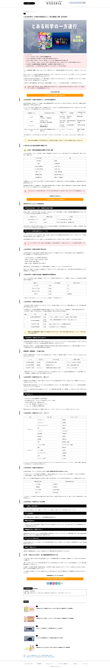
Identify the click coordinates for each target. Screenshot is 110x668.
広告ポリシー (76, 663)
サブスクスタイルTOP (29, 663)
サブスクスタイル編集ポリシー (63, 663)
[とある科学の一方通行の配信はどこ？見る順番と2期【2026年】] (56, 583)
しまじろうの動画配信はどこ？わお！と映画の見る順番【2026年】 (40, 655)
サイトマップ (85, 663)
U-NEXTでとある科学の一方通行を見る (56, 95)
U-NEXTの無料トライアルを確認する (56, 199)
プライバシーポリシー (50, 663)
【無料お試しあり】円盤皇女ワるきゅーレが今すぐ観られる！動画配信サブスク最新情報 (54, 608)
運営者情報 (39, 663)
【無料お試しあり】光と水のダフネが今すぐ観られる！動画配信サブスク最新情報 (53, 647)
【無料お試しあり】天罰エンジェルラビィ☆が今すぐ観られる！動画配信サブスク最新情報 (54, 618)
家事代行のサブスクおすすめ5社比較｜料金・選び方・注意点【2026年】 (41, 656)
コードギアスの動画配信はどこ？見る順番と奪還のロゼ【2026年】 (50, 638)
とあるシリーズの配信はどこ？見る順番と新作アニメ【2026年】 (49, 628)
